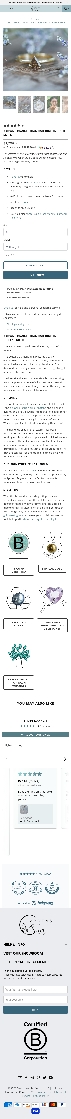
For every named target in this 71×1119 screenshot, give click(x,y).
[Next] (65, 59)
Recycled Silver (19, 624)
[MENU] (2, 8)
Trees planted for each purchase (19, 682)
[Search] (58, 8)
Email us (8, 307)
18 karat (15, 176)
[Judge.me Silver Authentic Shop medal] (48, 888)
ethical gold (34, 182)
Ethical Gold (52, 568)
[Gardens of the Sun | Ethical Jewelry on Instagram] (32, 1078)
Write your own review (35, 734)
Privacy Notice (45, 1092)
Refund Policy (41, 1095)
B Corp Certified (19, 570)
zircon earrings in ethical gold (40, 519)
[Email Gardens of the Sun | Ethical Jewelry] (20, 1078)
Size (5, 225)
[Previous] (6, 59)
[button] (28, 147)
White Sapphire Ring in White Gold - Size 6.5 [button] (31, 821)
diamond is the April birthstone (28, 407)
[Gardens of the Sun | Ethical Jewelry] (35, 8)
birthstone (23, 202)
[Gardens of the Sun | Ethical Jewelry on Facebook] (26, 1078)
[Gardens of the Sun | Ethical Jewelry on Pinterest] (38, 1078)
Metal (6, 240)
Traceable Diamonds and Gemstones (52, 625)
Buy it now (35, 275)
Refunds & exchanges (19, 329)
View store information (18, 297)
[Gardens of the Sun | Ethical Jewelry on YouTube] (50, 1078)
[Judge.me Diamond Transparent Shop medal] (15, 888)
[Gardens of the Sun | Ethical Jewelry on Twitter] (44, 1078)
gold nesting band (13, 515)
